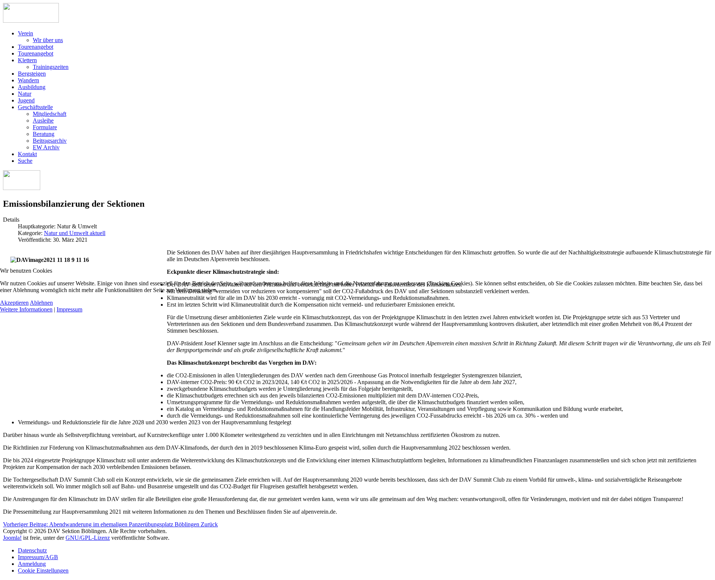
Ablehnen (41, 302)
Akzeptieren (14, 302)
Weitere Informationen (26, 309)
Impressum (69, 309)
